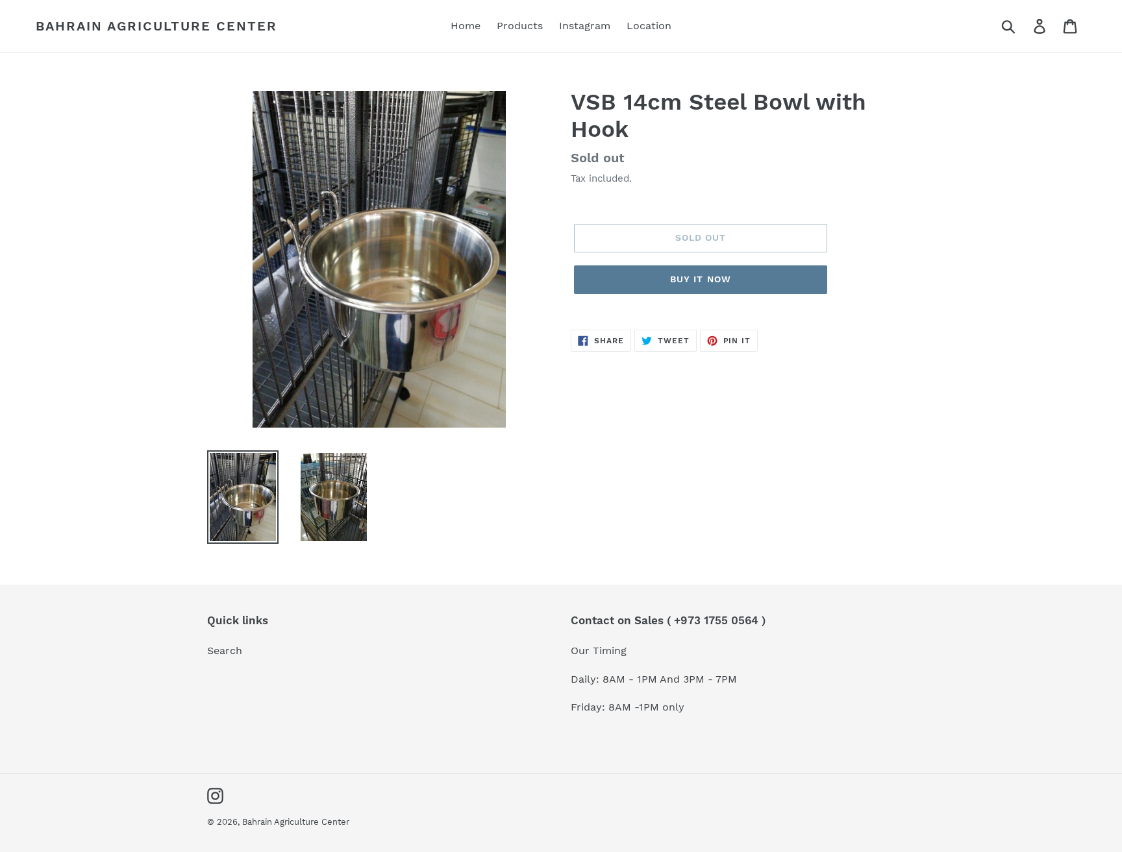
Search (224, 650)
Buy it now (700, 279)
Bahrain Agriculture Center (156, 26)
